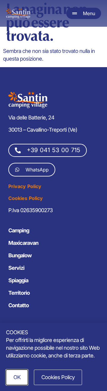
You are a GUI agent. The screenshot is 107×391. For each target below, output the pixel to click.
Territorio (19, 293)
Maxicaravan (23, 243)
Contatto (18, 305)
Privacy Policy (24, 186)
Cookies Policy (25, 198)
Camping (18, 230)
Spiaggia (18, 280)
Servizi (16, 268)
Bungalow (20, 255)
